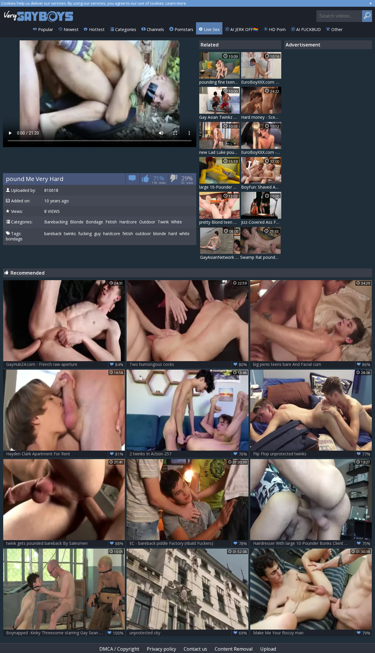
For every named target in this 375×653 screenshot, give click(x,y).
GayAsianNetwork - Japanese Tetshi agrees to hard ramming (220, 257)
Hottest (96, 29)
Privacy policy (161, 649)
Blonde (76, 222)
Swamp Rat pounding (260, 257)
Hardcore (128, 222)
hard (172, 234)
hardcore (111, 234)
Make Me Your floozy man (312, 633)
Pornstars (183, 29)
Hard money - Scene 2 (261, 117)
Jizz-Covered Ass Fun (261, 222)
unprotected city (188, 633)
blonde (159, 234)
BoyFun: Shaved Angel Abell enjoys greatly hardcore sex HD (261, 187)
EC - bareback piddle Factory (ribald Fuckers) (188, 543)
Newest (70, 29)
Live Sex (211, 29)
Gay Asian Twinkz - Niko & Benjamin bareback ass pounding (219, 117)
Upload (268, 649)
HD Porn (277, 29)
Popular (45, 29)
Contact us (195, 649)
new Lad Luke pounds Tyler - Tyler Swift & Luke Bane (219, 152)
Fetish (111, 222)
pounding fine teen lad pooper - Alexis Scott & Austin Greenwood (219, 82)
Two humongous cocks (188, 364)
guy (97, 234)
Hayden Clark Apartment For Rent (65, 454)
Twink (163, 222)
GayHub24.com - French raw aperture (65, 364)
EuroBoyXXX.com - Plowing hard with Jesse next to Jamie (261, 152)
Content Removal (234, 649)
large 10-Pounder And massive (219, 187)
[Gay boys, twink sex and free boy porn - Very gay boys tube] (39, 14)
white (184, 234)
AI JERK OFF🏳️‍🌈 (243, 29)
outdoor (143, 234)
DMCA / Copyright (119, 649)
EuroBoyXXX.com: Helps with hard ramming (261, 82)
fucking (85, 234)
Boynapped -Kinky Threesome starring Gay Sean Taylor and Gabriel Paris (65, 633)
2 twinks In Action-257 (188, 454)
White (176, 222)
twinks (70, 234)
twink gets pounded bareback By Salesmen (65, 543)
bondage (14, 239)
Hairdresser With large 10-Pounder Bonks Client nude (312, 543)
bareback (53, 234)
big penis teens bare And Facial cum (312, 364)
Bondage (94, 222)
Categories (125, 29)
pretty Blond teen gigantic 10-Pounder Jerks (219, 222)
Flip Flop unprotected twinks (312, 454)
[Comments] (132, 180)
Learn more (176, 3)
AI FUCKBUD (308, 29)
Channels (155, 29)
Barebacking (56, 222)
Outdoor (147, 222)
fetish (127, 234)
